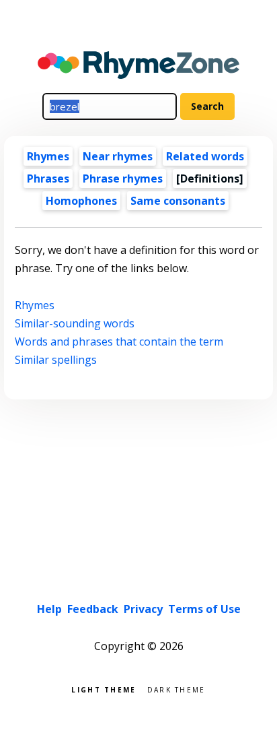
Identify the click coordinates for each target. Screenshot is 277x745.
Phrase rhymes (123, 178)
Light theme (103, 688)
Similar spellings (56, 359)
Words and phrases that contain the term (119, 341)
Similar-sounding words (74, 323)
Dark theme (176, 688)
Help (49, 609)
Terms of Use (204, 609)
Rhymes (48, 156)
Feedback (92, 609)
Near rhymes (118, 156)
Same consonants (177, 200)
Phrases (48, 178)
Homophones (81, 200)
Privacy (143, 609)
